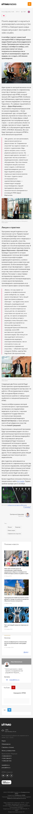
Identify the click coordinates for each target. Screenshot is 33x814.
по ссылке (20, 481)
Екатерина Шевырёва (17, 514)
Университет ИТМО (19, 693)
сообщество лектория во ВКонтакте (17, 505)
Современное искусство (14, 533)
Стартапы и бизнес (8, 747)
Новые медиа (11, 530)
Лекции (10, 527)
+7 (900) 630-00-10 (6, 756)
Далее (26, 652)
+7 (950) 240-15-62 (6, 761)
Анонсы (7, 638)
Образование (6, 744)
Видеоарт (18, 527)
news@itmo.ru (14, 680)
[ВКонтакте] (3, 15)
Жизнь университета (8, 751)
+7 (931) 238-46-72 (6, 758)
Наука (4, 741)
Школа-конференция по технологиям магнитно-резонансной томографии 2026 (15, 643)
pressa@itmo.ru (6, 767)
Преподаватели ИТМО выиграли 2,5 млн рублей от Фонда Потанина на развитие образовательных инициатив (16, 599)
